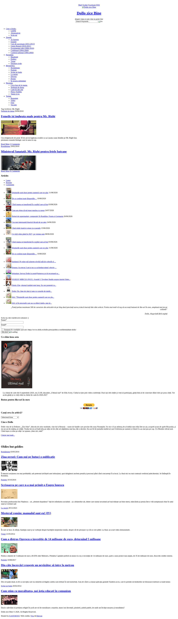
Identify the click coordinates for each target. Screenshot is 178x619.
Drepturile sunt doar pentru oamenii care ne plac (30, 193)
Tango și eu (15, 94)
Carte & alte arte (17, 90)
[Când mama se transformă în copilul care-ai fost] (8, 204)
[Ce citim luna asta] (17, 389)
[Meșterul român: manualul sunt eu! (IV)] (9, 526)
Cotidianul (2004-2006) (20, 50)
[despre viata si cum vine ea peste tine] (89, 7)
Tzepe (13, 61)
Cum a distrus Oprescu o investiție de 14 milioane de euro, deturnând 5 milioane (51, 539)
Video (13, 100)
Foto (12, 103)
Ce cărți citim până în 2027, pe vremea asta (28, 234)
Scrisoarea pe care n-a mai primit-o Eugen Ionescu (32, 485)
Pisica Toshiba (16, 92)
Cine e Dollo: (11, 29)
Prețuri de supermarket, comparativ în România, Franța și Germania (37, 216)
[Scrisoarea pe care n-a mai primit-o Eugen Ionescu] (9, 498)
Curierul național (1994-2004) (22, 53)
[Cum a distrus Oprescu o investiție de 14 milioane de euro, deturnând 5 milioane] (9, 552)
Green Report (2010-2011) (21, 46)
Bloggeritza (10, 66)
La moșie (14, 74)
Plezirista (9, 83)
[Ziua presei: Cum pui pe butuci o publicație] (9, 470)
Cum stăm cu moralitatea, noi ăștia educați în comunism (36, 591)
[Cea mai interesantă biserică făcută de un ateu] (8, 222)
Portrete (14, 70)
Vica (32, 616)
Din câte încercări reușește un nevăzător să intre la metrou (37, 565)
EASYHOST (14, 616)
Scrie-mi (14, 35)
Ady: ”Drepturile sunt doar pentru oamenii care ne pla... (33, 297)
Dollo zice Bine (89, 13)
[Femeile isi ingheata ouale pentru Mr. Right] (18, 134)
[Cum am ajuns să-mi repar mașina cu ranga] (8, 210)
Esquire (13, 42)
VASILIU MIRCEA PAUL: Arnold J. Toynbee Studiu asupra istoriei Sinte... (41, 279)
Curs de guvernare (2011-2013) (23, 44)
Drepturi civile (16, 63)
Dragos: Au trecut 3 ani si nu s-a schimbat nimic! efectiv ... (34, 268)
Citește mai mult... (8, 435)
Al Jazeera (15, 40)
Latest (8, 180)
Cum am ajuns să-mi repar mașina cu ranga (28, 210)
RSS (98, 5)
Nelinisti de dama (17, 87)
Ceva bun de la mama (19, 85)
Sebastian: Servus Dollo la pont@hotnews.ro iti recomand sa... (35, 273)
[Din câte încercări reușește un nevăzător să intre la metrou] (9, 578)
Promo (13, 79)
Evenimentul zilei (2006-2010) (22, 48)
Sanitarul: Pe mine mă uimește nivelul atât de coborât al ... (34, 262)
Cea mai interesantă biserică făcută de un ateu (29, 222)
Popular (9, 183)
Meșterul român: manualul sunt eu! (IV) (26, 513)
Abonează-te (15, 33)
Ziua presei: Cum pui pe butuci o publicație (28, 456)
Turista (8, 96)
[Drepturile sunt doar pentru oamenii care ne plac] (8, 193)
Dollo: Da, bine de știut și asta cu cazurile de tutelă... (32, 291)
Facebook (92, 5)
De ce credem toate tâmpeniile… (24, 199)
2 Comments (15, 144)
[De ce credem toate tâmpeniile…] (8, 199)
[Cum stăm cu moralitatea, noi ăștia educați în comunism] (9, 604)
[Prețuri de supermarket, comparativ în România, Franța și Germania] (8, 216)
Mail (80, 5)
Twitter (85, 5)
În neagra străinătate (18, 81)
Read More (5, 144)
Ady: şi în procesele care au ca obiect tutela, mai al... (32, 303)
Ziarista (9, 37)
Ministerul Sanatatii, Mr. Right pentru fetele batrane (34, 151)
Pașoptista (9, 55)
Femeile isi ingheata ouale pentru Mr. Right (28, 116)
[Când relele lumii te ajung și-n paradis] (8, 228)
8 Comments (15, 171)
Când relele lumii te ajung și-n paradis (26, 228)
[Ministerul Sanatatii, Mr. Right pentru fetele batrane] (18, 169)
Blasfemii (14, 57)
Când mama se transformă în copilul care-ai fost (30, 204)
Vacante (14, 105)
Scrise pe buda (16, 72)
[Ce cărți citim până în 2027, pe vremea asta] (8, 234)
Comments (10, 185)
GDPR (13, 31)
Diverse (14, 77)
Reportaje (14, 98)
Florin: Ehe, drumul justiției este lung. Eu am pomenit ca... (34, 285)
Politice (13, 59)
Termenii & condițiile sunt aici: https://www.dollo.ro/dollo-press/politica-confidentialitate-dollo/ (39, 330)
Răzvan (39, 616)
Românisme (15, 68)
